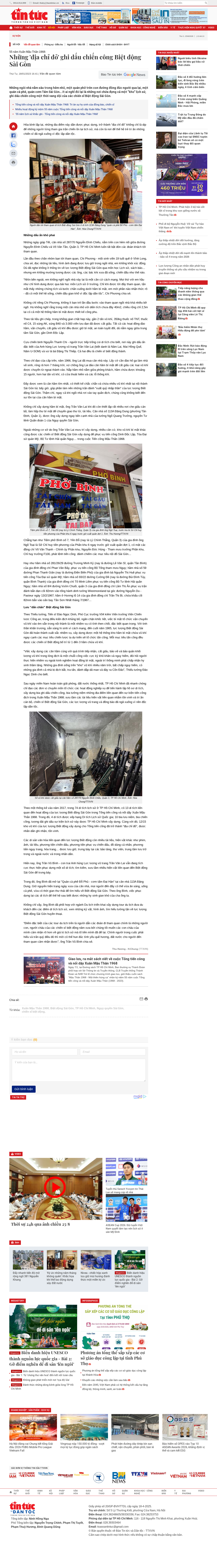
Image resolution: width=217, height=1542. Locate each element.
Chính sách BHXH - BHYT (117, 44)
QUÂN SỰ (123, 27)
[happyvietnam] (66, 1474)
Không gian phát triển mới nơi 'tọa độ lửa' (41, 1379)
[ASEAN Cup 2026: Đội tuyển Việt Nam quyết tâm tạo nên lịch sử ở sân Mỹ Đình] (126, 1208)
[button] (143, 1261)
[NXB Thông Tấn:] (85, 1477)
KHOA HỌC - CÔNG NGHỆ (143, 27)
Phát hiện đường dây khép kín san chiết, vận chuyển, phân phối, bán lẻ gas (132, 1447)
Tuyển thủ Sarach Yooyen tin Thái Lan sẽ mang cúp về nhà (124, 1190)
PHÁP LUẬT (63, 27)
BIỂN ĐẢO (163, 27)
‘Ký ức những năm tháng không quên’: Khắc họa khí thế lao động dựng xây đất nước (61, 1278)
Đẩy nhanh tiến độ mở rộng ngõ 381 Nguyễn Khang (26, 1276)
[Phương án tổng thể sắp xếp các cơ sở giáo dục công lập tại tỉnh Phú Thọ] (114, 1327)
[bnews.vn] (104, 1477)
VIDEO (211, 27)
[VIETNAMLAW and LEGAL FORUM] (50, 1476)
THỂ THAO (101, 27)
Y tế (173, 27)
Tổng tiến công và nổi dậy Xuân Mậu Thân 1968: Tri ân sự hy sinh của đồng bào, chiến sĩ (64, 104)
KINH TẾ (41, 27)
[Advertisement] (79, 1027)
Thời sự (18, 27)
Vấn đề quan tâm (32, 44)
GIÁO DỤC (88, 27)
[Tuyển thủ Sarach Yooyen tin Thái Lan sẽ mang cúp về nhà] (126, 1172)
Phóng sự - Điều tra (53, 44)
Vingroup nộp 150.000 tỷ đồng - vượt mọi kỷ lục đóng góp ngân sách (82, 1445)
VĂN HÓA (76, 27)
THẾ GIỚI (29, 27)
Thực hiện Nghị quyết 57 (191, 27)
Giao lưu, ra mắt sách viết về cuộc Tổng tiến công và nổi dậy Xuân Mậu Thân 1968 (106, 961)
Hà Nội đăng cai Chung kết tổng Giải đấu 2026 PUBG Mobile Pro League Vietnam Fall (31, 1447)
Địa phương (186, 1492)
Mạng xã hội (95, 44)
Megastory (120, 1273)
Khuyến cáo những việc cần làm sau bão (104, 1380)
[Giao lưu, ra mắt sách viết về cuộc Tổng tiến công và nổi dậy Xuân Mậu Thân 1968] (44, 970)
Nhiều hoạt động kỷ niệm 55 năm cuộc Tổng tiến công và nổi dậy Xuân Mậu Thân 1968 (64, 109)
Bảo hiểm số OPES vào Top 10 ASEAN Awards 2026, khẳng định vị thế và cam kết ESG (183, 1447)
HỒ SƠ (113, 27)
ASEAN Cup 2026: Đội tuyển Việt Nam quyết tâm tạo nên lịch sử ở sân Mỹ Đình (124, 1228)
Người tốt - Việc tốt (76, 44)
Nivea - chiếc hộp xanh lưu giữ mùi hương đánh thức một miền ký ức (95, 1276)
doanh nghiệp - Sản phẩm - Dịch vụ (30, 1410)
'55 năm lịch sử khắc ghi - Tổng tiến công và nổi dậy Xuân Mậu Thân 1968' (56, 114)
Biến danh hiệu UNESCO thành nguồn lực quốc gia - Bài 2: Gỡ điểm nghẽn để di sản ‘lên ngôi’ (130, 1279)
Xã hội (16, 44)
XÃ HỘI (51, 27)
